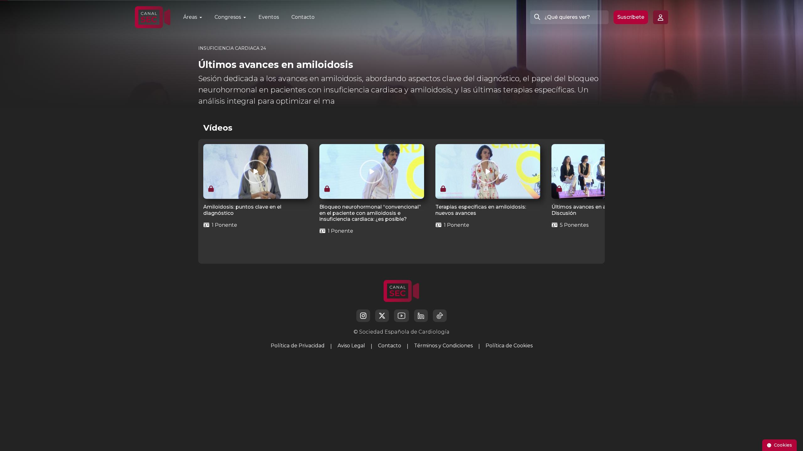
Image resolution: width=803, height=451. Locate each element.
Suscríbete (630, 17)
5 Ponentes (573, 225)
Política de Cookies (509, 345)
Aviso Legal (351, 345)
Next (594, 201)
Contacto (303, 17)
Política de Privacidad (298, 345)
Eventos (268, 17)
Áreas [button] (190, 17)
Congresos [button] (228, 17)
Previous (201, 201)
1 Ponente (223, 225)
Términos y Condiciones (443, 345)
